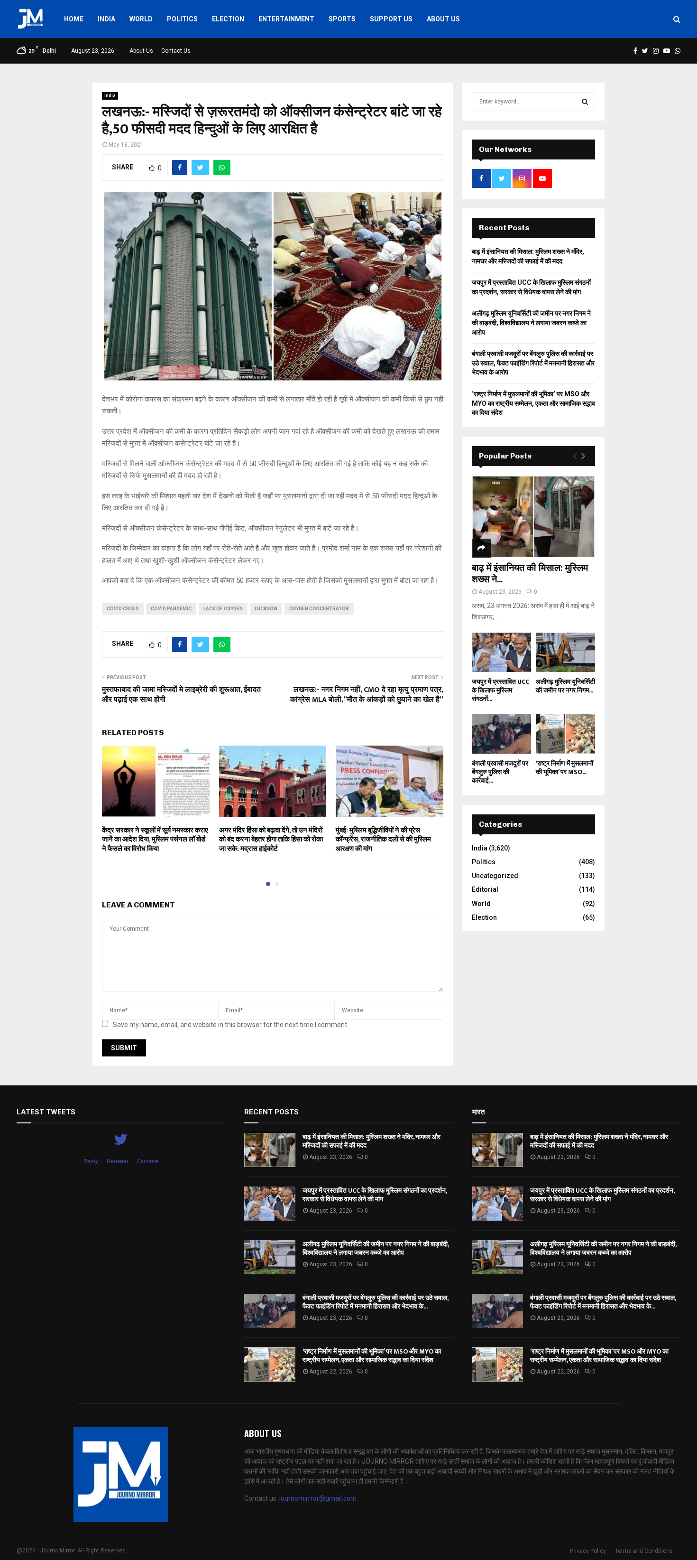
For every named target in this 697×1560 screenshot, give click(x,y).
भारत (478, 1112)
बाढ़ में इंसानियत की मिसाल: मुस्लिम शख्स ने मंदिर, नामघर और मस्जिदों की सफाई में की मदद (371, 1141)
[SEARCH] (585, 101)
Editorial (485, 889)
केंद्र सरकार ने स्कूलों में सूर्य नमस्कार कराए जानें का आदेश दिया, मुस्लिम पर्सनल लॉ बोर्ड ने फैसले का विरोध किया (155, 839)
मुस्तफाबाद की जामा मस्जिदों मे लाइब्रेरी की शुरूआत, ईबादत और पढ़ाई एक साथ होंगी (181, 694)
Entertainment (286, 19)
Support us (391, 19)
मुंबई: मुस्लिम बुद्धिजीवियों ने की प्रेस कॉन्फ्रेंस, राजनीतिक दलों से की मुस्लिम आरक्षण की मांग (383, 839)
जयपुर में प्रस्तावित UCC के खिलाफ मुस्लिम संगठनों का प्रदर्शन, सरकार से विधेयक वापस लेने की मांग (375, 1195)
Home (73, 19)
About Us (443, 19)
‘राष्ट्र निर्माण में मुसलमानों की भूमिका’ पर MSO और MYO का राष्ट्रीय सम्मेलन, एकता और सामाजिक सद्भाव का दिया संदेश (533, 403)
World (141, 19)
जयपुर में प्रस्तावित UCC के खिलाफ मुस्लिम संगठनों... (500, 690)
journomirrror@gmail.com (318, 1498)
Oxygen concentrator (319, 608)
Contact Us (176, 50)
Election (228, 19)
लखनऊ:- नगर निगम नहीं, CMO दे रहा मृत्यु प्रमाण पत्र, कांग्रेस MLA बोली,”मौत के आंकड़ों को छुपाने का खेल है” (366, 694)
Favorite (147, 1161)
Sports (342, 19)
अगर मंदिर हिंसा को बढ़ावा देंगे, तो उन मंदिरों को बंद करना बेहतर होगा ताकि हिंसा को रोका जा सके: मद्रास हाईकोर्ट (271, 839)
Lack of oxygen (223, 608)
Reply (90, 1161)
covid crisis (123, 608)
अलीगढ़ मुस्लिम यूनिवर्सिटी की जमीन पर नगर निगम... (565, 686)
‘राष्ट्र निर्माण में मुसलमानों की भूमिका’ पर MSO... (564, 767)
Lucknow (266, 608)
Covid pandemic (171, 608)
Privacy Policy (588, 1551)
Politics (182, 19)
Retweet (117, 1161)
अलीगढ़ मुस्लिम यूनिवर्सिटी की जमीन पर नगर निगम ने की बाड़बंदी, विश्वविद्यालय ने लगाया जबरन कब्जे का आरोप (531, 322)
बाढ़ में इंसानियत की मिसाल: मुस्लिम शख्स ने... (530, 574)
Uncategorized (495, 875)
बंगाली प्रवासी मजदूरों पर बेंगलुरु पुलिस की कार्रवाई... (500, 772)
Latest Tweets (46, 1112)
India (106, 19)
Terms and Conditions (644, 1551)
